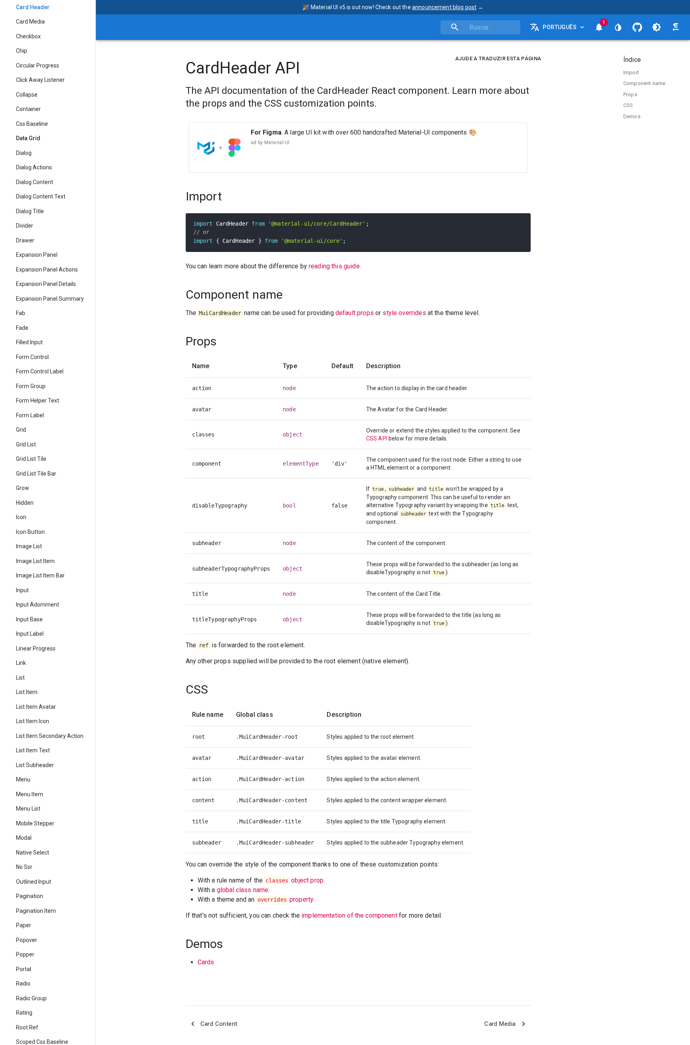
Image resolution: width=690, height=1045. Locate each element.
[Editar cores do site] (618, 27)
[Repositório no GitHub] (637, 27)
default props (354, 313)
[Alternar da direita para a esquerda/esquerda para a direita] (675, 27)
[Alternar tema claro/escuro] (656, 27)
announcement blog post (444, 7)
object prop (294, 880)
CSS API (376, 438)
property (285, 899)
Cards (206, 962)
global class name (243, 890)
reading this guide (334, 266)
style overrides (404, 313)
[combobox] (480, 27)
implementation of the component (349, 915)
